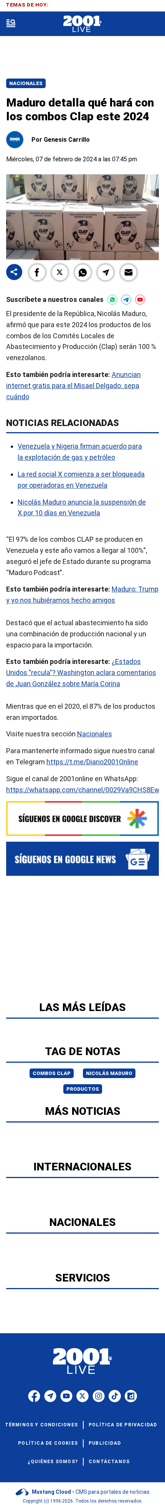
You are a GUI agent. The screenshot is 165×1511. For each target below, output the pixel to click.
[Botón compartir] (14, 272)
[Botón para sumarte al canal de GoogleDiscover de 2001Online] (82, 818)
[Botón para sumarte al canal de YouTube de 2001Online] (140, 300)
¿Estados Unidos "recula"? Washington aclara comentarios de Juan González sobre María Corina (81, 672)
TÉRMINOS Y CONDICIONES (41, 1424)
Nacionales (26, 83)
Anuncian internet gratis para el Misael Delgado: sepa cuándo (73, 385)
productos (82, 1089)
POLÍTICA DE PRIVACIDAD (123, 1424)
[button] (37, 272)
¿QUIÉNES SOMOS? (53, 1461)
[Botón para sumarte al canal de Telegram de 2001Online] (126, 300)
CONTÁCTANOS (109, 1461)
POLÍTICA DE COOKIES (48, 1443)
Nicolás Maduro (109, 1073)
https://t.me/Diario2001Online (92, 762)
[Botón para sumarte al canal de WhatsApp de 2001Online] (112, 300)
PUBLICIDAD (105, 1443)
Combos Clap (52, 1073)
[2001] (82, 24)
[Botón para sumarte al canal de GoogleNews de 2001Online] (82, 859)
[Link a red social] (34, 1396)
